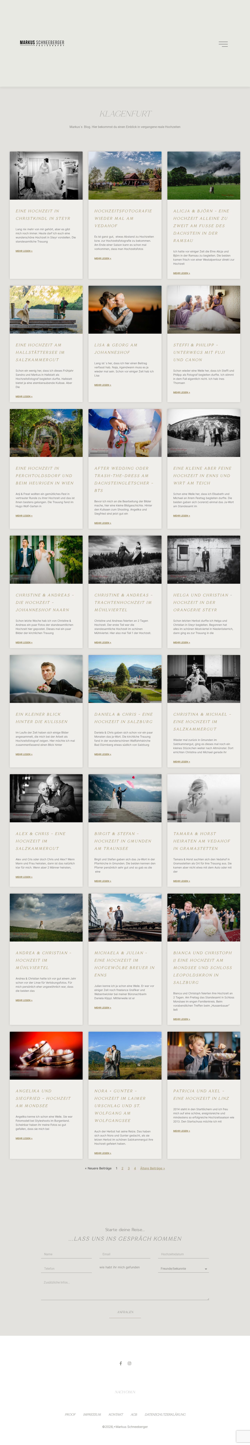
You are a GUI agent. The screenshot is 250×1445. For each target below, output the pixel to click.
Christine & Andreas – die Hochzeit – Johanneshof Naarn (45, 602)
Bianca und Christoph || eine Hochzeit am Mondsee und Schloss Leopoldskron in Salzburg (202, 968)
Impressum (92, 1414)
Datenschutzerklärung (165, 1414)
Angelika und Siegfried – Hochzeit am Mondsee (43, 1098)
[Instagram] (129, 1363)
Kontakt (116, 1414)
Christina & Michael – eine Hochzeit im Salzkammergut (202, 721)
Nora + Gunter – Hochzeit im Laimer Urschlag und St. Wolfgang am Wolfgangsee (120, 1106)
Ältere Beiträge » (152, 1168)
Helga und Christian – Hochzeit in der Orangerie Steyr (202, 602)
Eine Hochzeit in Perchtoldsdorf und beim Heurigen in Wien (45, 475)
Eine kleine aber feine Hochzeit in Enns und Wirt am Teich (202, 475)
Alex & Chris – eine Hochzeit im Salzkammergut (41, 841)
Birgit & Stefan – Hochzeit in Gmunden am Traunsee (122, 841)
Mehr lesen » (24, 251)
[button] (223, 43)
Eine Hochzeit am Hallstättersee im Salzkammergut (40, 352)
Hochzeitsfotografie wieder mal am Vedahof (123, 218)
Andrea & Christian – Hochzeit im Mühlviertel (44, 960)
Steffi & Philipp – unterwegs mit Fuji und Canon (199, 352)
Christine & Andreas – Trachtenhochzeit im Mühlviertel (123, 602)
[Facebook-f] (121, 1363)
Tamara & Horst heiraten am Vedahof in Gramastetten (201, 841)
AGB (134, 1414)
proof (70, 1414)
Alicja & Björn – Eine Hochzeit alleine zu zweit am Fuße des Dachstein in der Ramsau (201, 226)
